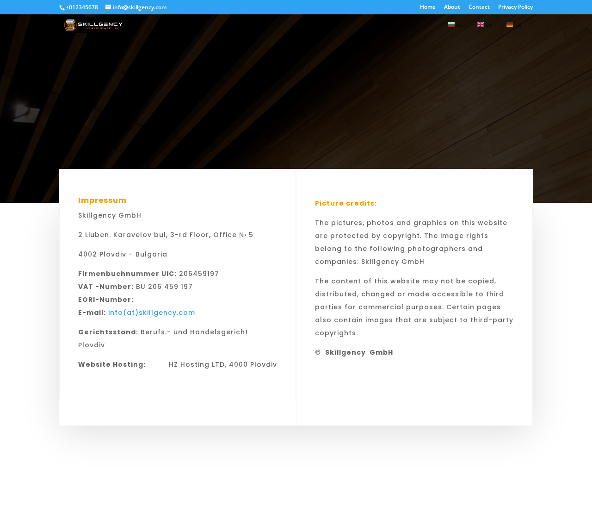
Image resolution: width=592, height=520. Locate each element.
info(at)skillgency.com (151, 312)
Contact (479, 7)
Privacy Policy (515, 7)
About (452, 7)
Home (428, 7)
